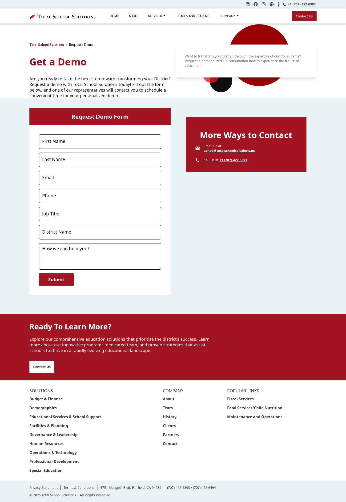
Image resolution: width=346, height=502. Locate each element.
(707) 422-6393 (178, 487)
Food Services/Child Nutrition (254, 407)
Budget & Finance (46, 398)
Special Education (46, 470)
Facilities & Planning (48, 425)
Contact (170, 443)
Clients (169, 425)
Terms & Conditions (79, 487)
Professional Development (54, 461)
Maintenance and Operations (254, 416)
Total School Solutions (46, 45)
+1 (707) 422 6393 (302, 4)
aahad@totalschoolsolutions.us (229, 150)
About (168, 398)
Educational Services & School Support (65, 416)
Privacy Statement (43, 487)
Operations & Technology (53, 452)
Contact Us (304, 16)
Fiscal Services (240, 398)
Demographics (43, 407)
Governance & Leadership (53, 434)
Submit (56, 279)
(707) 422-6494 (204, 487)
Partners (171, 434)
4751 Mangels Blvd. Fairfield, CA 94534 (130, 487)
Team (168, 407)
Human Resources (46, 443)
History (170, 416)
